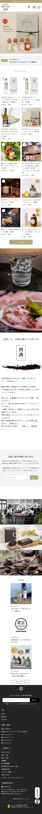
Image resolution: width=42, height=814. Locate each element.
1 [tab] (17, 51)
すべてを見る (21, 242)
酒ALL (3, 714)
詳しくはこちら (21, 519)
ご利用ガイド (7, 748)
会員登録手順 (5, 769)
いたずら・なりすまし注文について (12, 778)
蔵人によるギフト (7, 740)
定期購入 (4, 761)
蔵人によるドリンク (7, 737)
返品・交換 (4, 758)
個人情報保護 (5, 763)
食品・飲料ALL (6, 729)
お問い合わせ (5, 775)
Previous (2, 32)
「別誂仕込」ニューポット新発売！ (21, 1)
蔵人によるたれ (6, 743)
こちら (34, 461)
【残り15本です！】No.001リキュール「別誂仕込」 (23, 62)
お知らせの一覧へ (21, 682)
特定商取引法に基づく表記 (9, 766)
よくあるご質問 (6, 772)
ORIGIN (4, 719)
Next (40, 32)
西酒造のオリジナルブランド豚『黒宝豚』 (14, 732)
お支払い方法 (5, 752)
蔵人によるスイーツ (7, 734)
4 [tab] (22, 51)
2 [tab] (19, 51)
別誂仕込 (4, 717)
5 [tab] (24, 51)
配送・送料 (4, 755)
